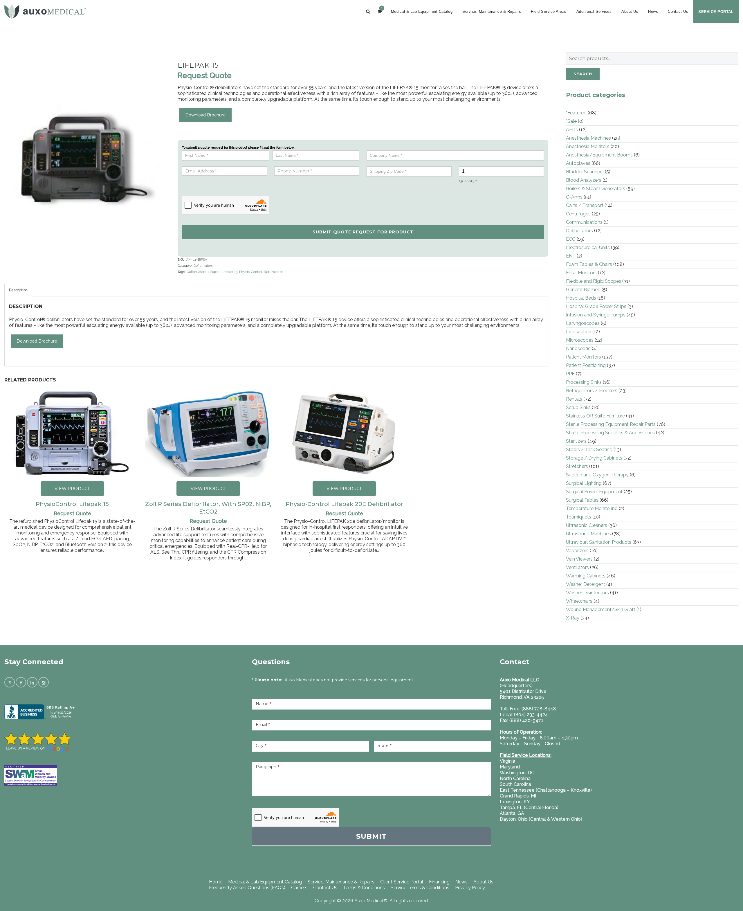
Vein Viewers (579, 559)
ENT (571, 256)
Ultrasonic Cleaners (586, 525)
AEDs (572, 129)
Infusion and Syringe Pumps (595, 315)
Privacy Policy (470, 887)
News (653, 11)
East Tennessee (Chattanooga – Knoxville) (546, 790)
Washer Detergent (585, 584)
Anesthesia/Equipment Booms (599, 155)
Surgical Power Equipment (594, 491)
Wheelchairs (579, 601)
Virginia (507, 761)
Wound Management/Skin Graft (600, 609)
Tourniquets (578, 517)
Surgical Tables (582, 500)
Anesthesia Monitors (587, 146)
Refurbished (274, 272)
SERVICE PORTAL (715, 12)
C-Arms (574, 197)
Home (215, 882)
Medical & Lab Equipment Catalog (422, 11)
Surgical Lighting (584, 483)
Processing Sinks (584, 382)
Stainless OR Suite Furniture (595, 416)
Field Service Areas (549, 11)
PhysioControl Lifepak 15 (72, 503)
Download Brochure (205, 115)
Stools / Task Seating (589, 449)
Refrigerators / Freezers (591, 390)
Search (583, 73)
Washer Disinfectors (587, 592)
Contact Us (678, 11)
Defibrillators (203, 266)
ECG (571, 239)
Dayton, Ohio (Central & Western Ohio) (541, 819)
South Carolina (515, 784)
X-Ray (572, 618)
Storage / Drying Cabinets (594, 458)
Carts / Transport (584, 205)
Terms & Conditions (364, 887)
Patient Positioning (586, 365)
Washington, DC (517, 772)
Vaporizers (577, 550)
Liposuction (578, 331)
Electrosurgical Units (588, 247)
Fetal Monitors (581, 273)
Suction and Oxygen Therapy (597, 475)
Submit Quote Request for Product (363, 232)
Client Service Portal (401, 882)
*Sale (571, 121)
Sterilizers (576, 441)
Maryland (510, 767)
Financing (439, 882)
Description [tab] (18, 290)
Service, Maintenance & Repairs (491, 11)
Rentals (574, 399)
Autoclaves (578, 163)
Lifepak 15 (229, 272)
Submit (371, 836)
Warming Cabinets (585, 576)
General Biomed (583, 289)
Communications (584, 222)
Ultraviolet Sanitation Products (598, 542)
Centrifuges (578, 214)
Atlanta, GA (512, 813)
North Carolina (515, 778)
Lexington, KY (515, 801)
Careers (299, 887)
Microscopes (580, 340)
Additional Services (594, 11)
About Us (629, 11)
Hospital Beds (581, 298)
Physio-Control (250, 272)
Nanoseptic (578, 348)
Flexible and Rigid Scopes (593, 281)
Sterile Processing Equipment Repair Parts (611, 424)
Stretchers (577, 466)
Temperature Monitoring (592, 508)
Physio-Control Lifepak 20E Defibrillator (344, 503)
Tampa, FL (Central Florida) (529, 807)
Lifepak (214, 272)
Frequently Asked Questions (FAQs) (247, 887)
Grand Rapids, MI (518, 796)
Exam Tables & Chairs (589, 264)
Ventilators (577, 567)
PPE (570, 374)
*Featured (576, 113)
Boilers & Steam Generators (595, 188)
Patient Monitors (583, 357)
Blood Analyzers (583, 180)
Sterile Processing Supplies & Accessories (610, 432)
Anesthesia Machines (588, 138)
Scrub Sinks (578, 407)
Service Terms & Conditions (420, 887)
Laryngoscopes (583, 323)
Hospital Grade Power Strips (596, 306)
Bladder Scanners (585, 171)
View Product (72, 488)
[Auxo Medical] (45, 11)
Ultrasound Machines (588, 533)
